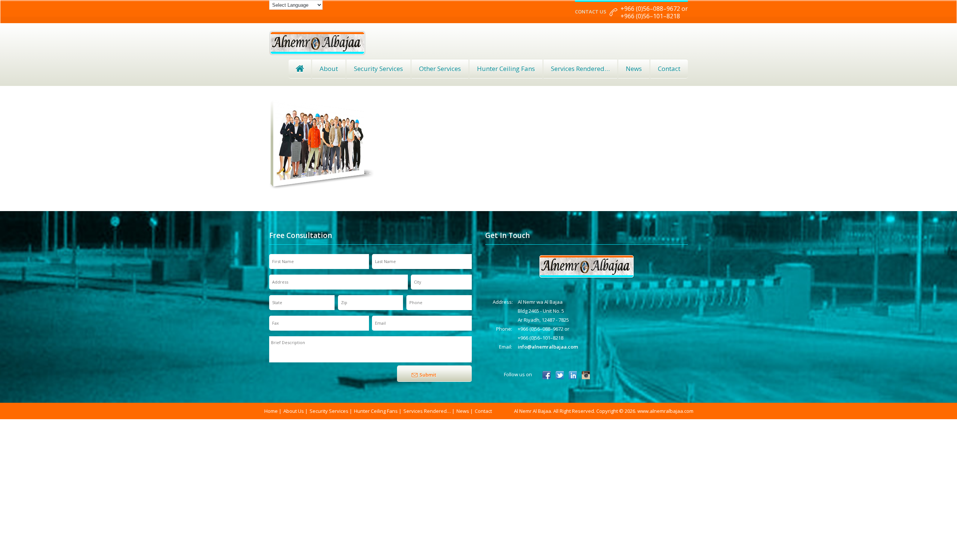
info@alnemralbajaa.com (548, 346)
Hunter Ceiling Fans (506, 68)
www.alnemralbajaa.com (665, 411)
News (634, 68)
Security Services (378, 68)
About (329, 68)
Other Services (440, 68)
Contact (669, 68)
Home (300, 68)
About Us (293, 411)
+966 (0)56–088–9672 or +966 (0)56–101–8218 (654, 12)
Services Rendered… (427, 411)
